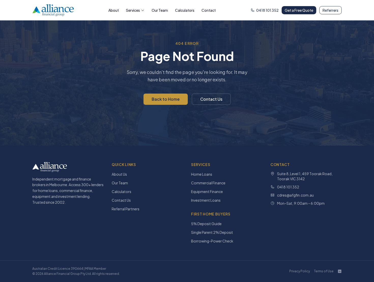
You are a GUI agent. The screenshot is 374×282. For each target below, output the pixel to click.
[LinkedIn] (340, 271)
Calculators (184, 10)
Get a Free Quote (299, 10)
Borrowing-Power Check (212, 241)
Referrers (330, 10)
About (113, 10)
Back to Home (166, 99)
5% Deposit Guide (206, 223)
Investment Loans (206, 200)
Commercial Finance (208, 183)
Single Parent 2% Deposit (212, 232)
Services (133, 10)
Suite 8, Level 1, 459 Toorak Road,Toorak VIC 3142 (305, 176)
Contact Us (211, 99)
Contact (209, 10)
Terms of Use (324, 271)
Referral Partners (125, 209)
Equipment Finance (207, 191)
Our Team (160, 10)
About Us (119, 174)
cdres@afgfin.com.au (295, 195)
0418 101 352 (267, 10)
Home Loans (201, 174)
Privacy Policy (299, 271)
